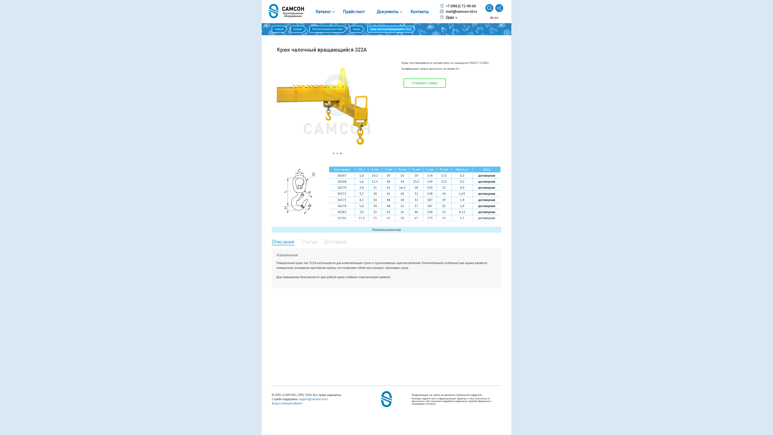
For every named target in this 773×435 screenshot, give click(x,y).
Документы (388, 11)
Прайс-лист (354, 11)
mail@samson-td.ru (461, 11)
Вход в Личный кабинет (287, 403)
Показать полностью (386, 230)
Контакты (420, 11)
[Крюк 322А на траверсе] (337, 148)
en (495, 17)
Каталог (323, 11)
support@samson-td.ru (313, 399)
